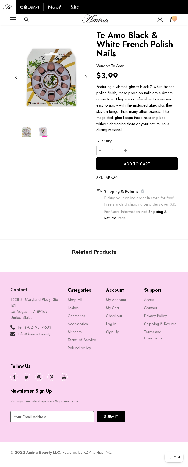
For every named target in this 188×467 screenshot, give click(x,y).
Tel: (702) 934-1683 (34, 327)
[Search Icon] (31, 19)
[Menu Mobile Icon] (13, 19)
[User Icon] (160, 19)
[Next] (86, 77)
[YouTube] (64, 377)
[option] (51, 77)
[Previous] (16, 77)
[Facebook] (14, 377)
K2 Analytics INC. (97, 452)
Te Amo (117, 66)
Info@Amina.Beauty (34, 334)
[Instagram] (39, 377)
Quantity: (104, 141)
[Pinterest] (51, 377)
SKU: (100, 177)
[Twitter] (26, 377)
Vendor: (103, 66)
